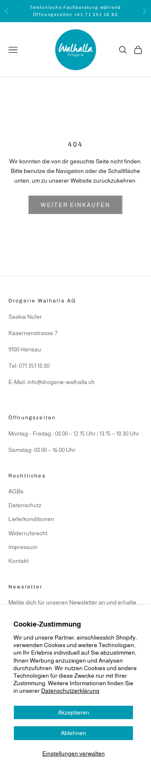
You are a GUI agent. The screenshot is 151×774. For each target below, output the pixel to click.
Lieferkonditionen (31, 519)
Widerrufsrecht (27, 533)
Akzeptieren (73, 712)
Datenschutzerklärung (70, 690)
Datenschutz (25, 505)
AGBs (15, 491)
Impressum (22, 547)
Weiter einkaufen (75, 205)
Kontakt (18, 560)
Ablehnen (73, 733)
